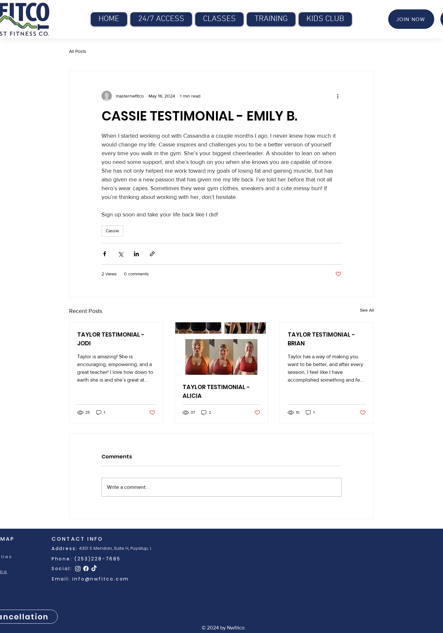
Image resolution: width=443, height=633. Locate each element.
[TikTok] (94, 568)
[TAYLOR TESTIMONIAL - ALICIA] (222, 348)
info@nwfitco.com (100, 579)
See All (367, 310)
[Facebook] (86, 568)
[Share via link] (152, 254)
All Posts (77, 51)
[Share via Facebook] (105, 254)
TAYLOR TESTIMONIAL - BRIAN (321, 338)
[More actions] (337, 96)
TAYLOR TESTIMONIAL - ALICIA (216, 391)
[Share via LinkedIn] (136, 254)
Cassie (112, 230)
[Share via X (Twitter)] (120, 254)
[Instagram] (77, 568)
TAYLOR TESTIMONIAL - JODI (111, 338)
